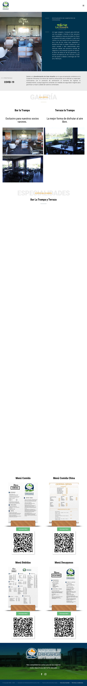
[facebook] (42, 674)
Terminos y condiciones (77, 682)
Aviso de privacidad (64, 682)
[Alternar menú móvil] (83, 5)
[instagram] (45, 674)
